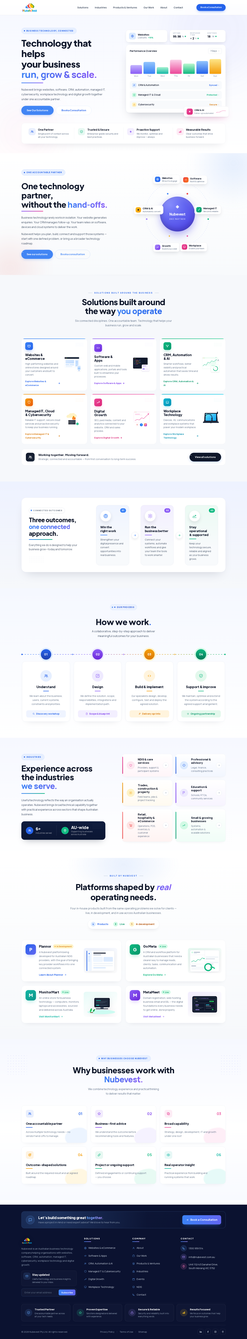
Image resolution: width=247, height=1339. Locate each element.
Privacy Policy (107, 1331)
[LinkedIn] (200, 1332)
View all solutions (205, 456)
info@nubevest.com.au (202, 1257)
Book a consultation (72, 254)
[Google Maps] (223, 1332)
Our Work (148, 7)
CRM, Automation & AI (100, 1263)
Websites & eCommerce (101, 1247)
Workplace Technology (101, 1287)
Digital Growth (96, 1279)
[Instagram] (215, 1332)
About (163, 7)
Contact (178, 7)
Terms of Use (126, 1331)
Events (141, 1279)
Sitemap (142, 1331)
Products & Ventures (125, 7)
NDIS (139, 1287)
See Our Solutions (37, 110)
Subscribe (67, 1292)
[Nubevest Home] (29, 8)
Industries (101, 7)
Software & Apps (97, 1255)
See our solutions (37, 254)
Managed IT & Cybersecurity (104, 1271)
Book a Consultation (211, 7)
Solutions (82, 7)
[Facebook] (208, 1332)
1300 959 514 (196, 1248)
